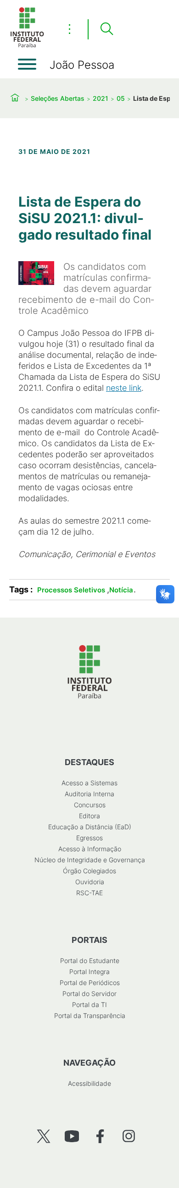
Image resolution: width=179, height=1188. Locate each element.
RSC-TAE (89, 893)
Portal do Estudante (89, 960)
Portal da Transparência (89, 1015)
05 (121, 98)
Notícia (121, 589)
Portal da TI (89, 1004)
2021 (100, 98)
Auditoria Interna (89, 794)
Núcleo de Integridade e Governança (89, 860)
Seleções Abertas (57, 98)
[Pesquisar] (106, 29)
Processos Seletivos (71, 589)
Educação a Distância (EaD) (89, 827)
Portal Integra (89, 971)
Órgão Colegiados (89, 871)
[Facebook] (100, 1136)
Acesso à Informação (89, 849)
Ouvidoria (89, 882)
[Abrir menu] (27, 64)
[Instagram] (129, 1136)
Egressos (89, 838)
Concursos (90, 805)
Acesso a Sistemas (89, 783)
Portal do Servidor (89, 993)
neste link (123, 388)
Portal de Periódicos (90, 982)
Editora (89, 816)
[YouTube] (72, 1136)
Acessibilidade (89, 1083)
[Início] (27, 45)
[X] (43, 1136)
